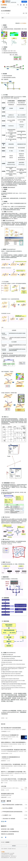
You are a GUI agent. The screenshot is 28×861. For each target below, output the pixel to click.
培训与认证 (14, 848)
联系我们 (14, 845)
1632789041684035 (4, 753)
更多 (2, 837)
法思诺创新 (3, 768)
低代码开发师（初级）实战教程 (7, 829)
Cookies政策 (12, 853)
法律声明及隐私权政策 (5, 853)
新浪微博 (7, 842)
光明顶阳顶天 (3, 760)
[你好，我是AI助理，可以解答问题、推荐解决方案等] (20, 4)
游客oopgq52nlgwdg (4, 746)
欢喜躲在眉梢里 (4, 797)
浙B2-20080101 (14, 856)
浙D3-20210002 (13, 857)
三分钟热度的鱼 (4, 731)
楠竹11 (2, 782)
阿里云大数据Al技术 (4, 738)
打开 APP (24, 1)
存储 (6, 718)
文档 (2, 848)
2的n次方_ (3, 790)
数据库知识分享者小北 (5, 775)
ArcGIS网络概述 (23, 23)
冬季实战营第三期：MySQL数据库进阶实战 (10, 831)
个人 (26, 7)
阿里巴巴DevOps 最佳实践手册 (7, 834)
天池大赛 (9, 848)
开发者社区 (5, 848)
